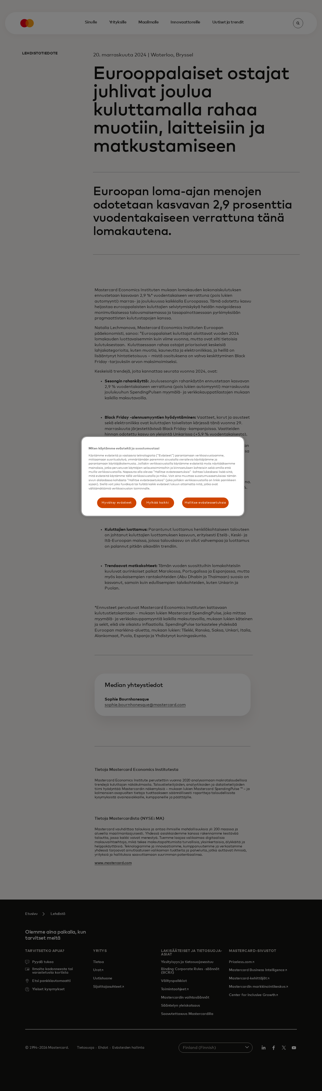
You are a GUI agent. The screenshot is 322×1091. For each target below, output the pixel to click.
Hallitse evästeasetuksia (205, 502)
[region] (163, 476)
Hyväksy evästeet (117, 502)
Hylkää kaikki (157, 502)
